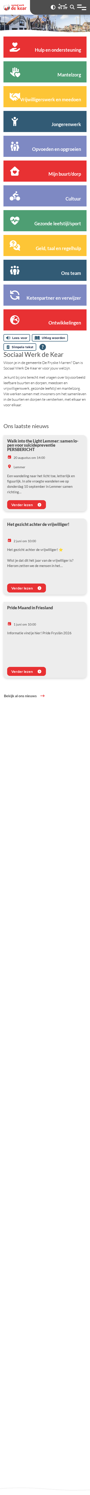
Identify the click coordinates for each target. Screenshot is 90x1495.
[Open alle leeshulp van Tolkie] (42, 347)
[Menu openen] (81, 7)
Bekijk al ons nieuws (20, 696)
